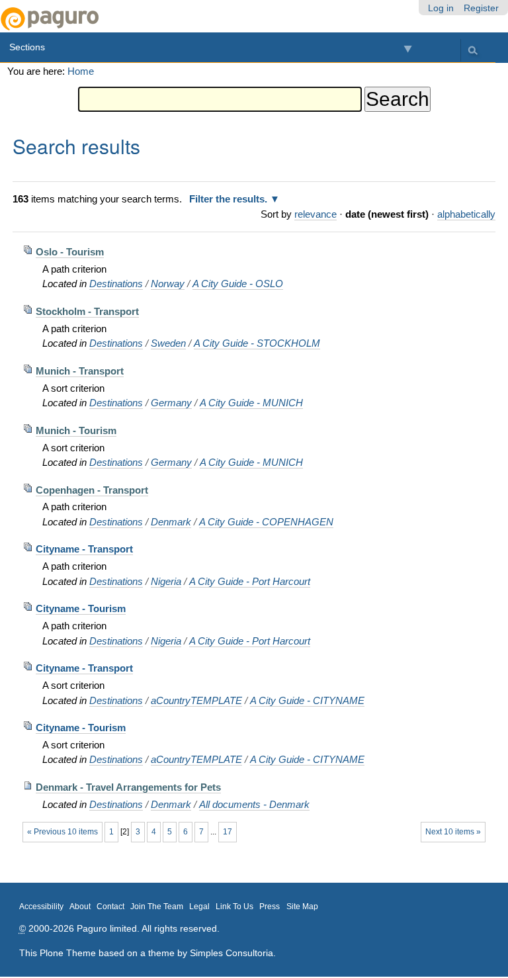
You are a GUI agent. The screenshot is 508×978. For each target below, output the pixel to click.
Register (481, 8)
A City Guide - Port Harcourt (249, 581)
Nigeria (166, 581)
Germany (171, 402)
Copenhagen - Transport (92, 490)
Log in (441, 8)
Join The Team (156, 906)
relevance (315, 214)
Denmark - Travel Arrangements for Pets (128, 787)
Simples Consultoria (231, 953)
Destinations (116, 283)
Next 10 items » (453, 831)
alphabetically (466, 214)
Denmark (171, 521)
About (80, 906)
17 (227, 831)
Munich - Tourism (76, 430)
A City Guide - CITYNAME (307, 700)
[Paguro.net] (127, 19)
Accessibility (41, 906)
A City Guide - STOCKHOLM (257, 343)
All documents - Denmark (254, 804)
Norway (168, 283)
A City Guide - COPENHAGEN (266, 521)
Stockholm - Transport (87, 311)
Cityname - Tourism (81, 608)
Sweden (168, 343)
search (472, 50)
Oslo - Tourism (70, 251)
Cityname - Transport (84, 549)
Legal (199, 906)
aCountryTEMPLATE (196, 700)
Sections (27, 47)
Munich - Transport (80, 371)
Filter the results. (229, 198)
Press (269, 906)
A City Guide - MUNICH (251, 402)
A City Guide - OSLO (237, 283)
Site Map (302, 906)
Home (80, 71)
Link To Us (234, 906)
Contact (110, 906)
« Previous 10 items (62, 831)
